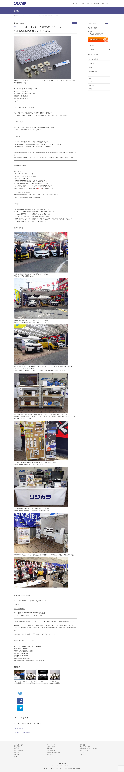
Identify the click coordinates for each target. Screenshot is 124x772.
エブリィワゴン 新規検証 (23, 732)
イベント (16, 754)
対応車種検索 (93, 28)
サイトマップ (84, 750)
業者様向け (50, 754)
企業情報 (82, 745)
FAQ (15, 756)
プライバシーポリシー (86, 747)
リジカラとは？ (18, 745)
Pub (90, 78)
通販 (90, 31)
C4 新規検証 (20, 728)
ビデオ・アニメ (51, 747)
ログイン (31, 723)
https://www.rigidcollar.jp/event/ (40, 216)
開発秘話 (16, 748)
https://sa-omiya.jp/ (19, 101)
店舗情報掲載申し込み (53, 752)
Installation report (93, 71)
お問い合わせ (51, 750)
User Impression (93, 81)
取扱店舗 (16, 752)
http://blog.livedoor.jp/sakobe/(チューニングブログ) (29, 660)
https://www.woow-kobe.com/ (22, 658)
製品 (15, 747)
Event (74, 23)
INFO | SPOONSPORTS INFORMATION (27, 197)
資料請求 (49, 748)
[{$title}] (20, 708)
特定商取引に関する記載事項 (88, 748)
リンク (82, 752)
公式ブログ (83, 754)
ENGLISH (64, 763)
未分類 (90, 89)
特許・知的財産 (18, 750)
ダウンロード (51, 745)
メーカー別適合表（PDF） (98, 33)
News (90, 74)
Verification (91, 85)
